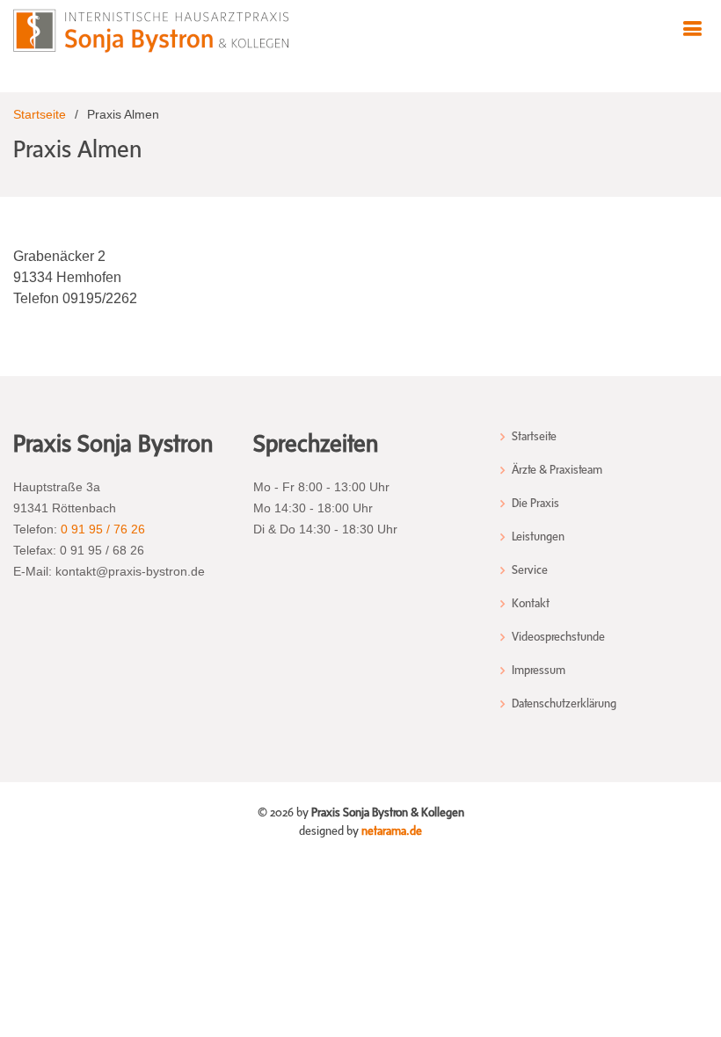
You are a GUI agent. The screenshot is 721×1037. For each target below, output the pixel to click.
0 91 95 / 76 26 (103, 529)
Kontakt (531, 604)
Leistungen (538, 537)
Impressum (538, 670)
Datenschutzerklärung (564, 704)
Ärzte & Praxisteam (557, 470)
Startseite (39, 114)
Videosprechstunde (558, 637)
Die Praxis (535, 503)
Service (530, 570)
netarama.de (391, 831)
